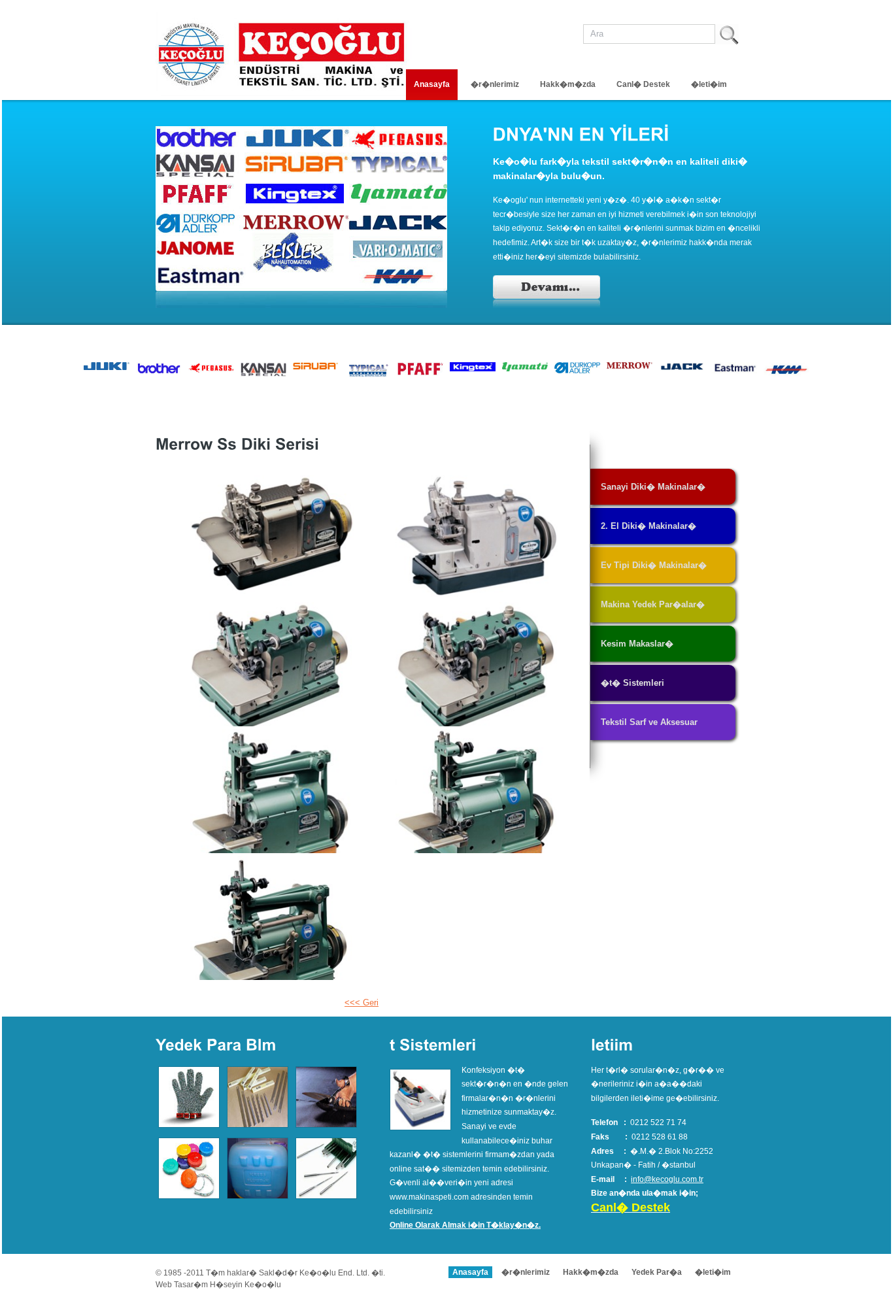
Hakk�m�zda (568, 84)
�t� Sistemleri (632, 683)
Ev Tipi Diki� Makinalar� (654, 565)
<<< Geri (362, 1002)
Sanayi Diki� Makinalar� (653, 487)
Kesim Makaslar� (637, 644)
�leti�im (709, 84)
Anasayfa (432, 84)
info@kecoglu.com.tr (667, 1179)
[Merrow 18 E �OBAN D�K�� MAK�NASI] (272, 791)
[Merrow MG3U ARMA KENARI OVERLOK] (477, 664)
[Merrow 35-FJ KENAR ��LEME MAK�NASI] (272, 918)
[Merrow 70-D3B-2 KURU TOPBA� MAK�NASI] (272, 537)
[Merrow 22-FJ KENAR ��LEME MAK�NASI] (477, 791)
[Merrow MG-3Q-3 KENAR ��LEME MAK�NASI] (272, 664)
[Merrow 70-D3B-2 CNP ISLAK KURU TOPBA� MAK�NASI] (477, 537)
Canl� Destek (643, 84)
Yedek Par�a (657, 1272)
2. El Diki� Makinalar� (648, 526)
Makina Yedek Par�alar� (653, 604)
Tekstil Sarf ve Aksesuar (649, 722)
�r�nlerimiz (495, 84)
